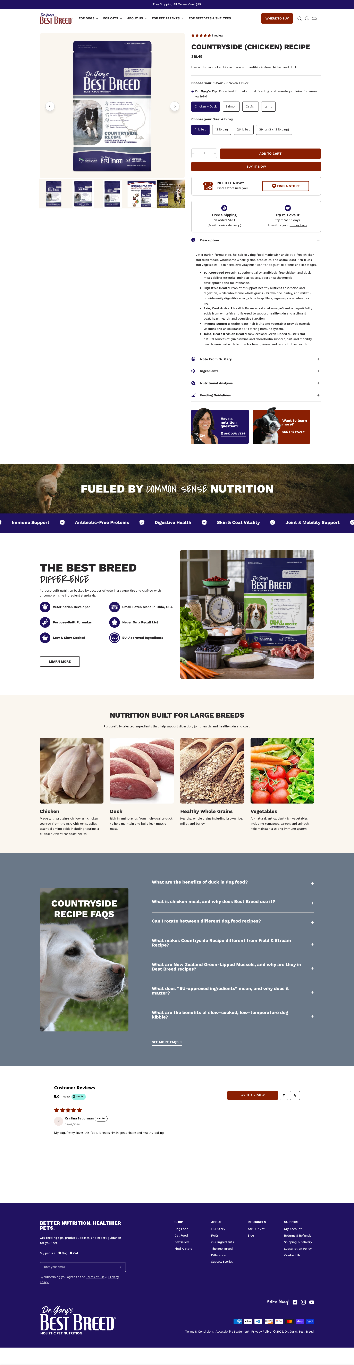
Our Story (218, 1229)
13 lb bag (221, 129)
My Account (293, 1229)
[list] (112, 105)
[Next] (174, 106)
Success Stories (222, 1261)
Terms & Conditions (199, 1331)
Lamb (268, 106)
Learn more (60, 661)
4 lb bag (200, 129)
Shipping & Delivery (298, 1242)
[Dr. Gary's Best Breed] (56, 18)
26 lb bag (243, 129)
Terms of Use (95, 1277)
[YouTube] (311, 1302)
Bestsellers (182, 1242)
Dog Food (181, 1229)
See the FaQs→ (293, 431)
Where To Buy (277, 18)
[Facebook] (295, 1302)
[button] (314, 18)
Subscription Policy (298, 1249)
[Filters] (284, 1095)
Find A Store (288, 186)
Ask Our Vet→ (235, 433)
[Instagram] (303, 1302)
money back (298, 225)
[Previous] (50, 106)
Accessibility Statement (233, 1331)
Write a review (253, 1095)
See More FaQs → (167, 1042)
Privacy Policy (261, 1331)
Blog (251, 1235)
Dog (65, 1253)
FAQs (214, 1235)
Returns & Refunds (297, 1235)
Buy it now (256, 166)
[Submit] (120, 1267)
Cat (75, 1253)
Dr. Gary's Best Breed (299, 1331)
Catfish (250, 106)
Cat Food (181, 1235)
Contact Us (292, 1255)
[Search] (299, 18)
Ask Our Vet (256, 1229)
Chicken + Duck (206, 106)
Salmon (231, 106)
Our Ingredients (222, 1242)
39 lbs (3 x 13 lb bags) (274, 129)
